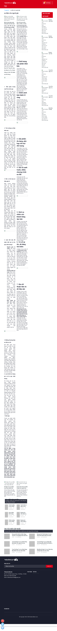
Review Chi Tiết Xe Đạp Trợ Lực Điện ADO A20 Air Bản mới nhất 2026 (44, 535)
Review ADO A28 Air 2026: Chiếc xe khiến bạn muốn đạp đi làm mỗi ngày (21, 531)
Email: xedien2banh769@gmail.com (12, 577)
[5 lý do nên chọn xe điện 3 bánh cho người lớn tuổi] (22, 483)
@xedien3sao (36, 573)
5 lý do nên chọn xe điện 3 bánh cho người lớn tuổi (22, 488)
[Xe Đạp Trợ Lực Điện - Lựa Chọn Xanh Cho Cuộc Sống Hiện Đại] (9, 483)
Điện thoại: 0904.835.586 (10, 575)
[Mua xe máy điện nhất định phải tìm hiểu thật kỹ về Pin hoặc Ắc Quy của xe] (9, 18)
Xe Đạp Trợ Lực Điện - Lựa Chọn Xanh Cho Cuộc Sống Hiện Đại (9, 488)
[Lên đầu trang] (52, 621)
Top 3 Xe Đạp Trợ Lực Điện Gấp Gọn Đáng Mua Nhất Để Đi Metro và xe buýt (44, 543)
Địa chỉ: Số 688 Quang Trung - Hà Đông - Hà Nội (15, 573)
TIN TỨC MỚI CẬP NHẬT (46, 15)
